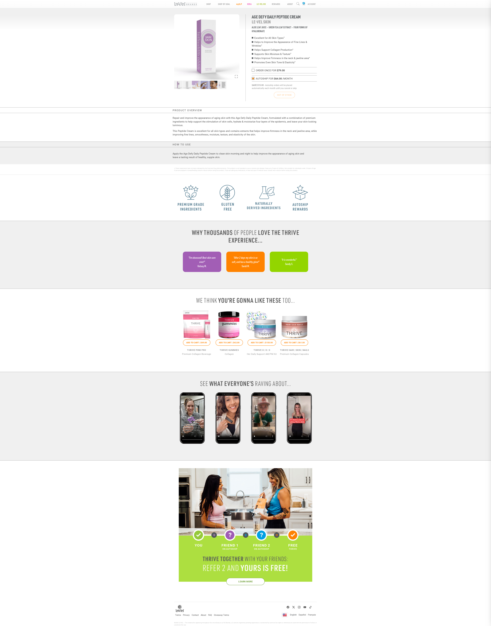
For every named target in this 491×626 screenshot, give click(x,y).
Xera (249, 4)
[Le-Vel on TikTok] (310, 607)
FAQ (210, 615)
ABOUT (290, 4)
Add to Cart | (196, 342)
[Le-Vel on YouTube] (305, 607)
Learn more (245, 581)
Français (312, 614)
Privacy (186, 615)
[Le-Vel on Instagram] (299, 607)
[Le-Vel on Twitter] (294, 607)
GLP (239, 4)
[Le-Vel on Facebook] (288, 607)
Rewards (276, 4)
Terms (178, 615)
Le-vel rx (261, 4)
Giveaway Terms (221, 615)
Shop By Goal (224, 4)
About (203, 615)
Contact (195, 615)
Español (302, 614)
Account (312, 4)
